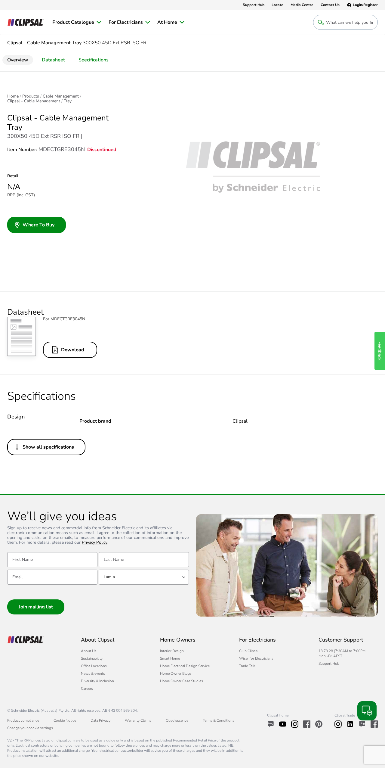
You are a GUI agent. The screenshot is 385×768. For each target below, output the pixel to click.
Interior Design (172, 650)
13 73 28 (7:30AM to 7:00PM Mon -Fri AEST (342, 653)
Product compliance (23, 720)
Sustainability (92, 658)
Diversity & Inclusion (97, 681)
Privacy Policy (94, 542)
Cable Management (61, 96)
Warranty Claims (138, 720)
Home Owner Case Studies (181, 681)
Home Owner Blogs (176, 673)
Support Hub (329, 663)
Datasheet (53, 60)
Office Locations (94, 666)
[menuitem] (77, 22)
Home (13, 96)
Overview (17, 60)
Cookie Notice (65, 720)
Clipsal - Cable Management (33, 101)
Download (72, 350)
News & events (93, 673)
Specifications (94, 60)
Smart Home (170, 658)
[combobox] (144, 577)
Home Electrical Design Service (185, 666)
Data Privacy (100, 720)
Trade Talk (247, 666)
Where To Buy (38, 225)
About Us (89, 650)
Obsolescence (177, 720)
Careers (87, 688)
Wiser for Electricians (256, 658)
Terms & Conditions (218, 720)
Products (30, 96)
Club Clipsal (248, 650)
